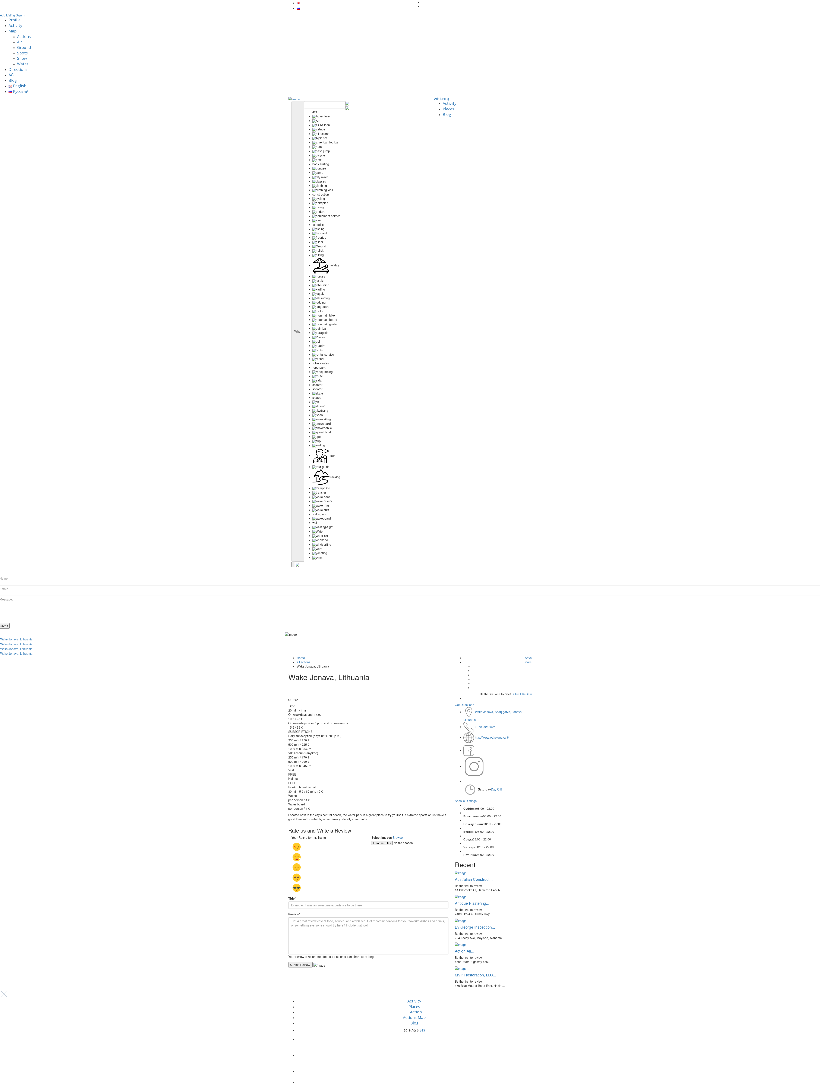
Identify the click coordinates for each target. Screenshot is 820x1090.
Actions (24, 36)
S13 (422, 1030)
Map (13, 31)
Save (528, 658)
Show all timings (466, 801)
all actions (303, 662)
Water (22, 63)
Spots (22, 53)
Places (448, 108)
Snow (22, 58)
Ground (24, 47)
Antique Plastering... (472, 903)
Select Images (382, 837)
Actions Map (414, 1017)
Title (292, 898)
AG (11, 74)
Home (301, 658)
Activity (15, 25)
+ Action (414, 1011)
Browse (398, 837)
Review (294, 914)
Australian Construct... (474, 879)
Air (19, 41)
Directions (18, 69)
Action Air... (464, 951)
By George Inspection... (475, 927)
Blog (13, 80)
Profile (14, 19)
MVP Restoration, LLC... (475, 974)
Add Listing (7, 15)
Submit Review (522, 694)
